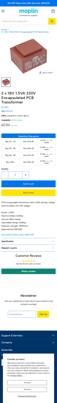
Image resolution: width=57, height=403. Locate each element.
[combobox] (24, 21)
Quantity (4, 169)
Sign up (43, 314)
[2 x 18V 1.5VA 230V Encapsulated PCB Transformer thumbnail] (6, 82)
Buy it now (28, 192)
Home (4, 30)
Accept (27, 382)
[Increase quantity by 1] (25, 174)
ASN (6, 107)
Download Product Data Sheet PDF (17, 234)
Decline (27, 389)
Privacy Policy (16, 375)
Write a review (28, 271)
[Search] (52, 21)
